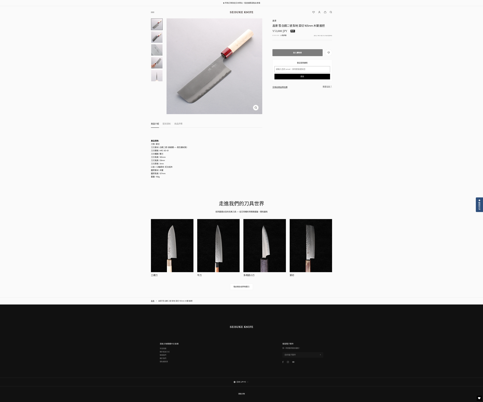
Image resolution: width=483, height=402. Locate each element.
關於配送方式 (165, 352)
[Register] (320, 354)
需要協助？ (327, 87)
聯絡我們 (163, 355)
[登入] (319, 12)
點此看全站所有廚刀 (241, 287)
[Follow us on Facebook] (283, 362)
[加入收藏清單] (328, 52)
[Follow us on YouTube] (293, 362)
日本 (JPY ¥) (241, 382)
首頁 (152, 301)
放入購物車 (297, 53)
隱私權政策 (164, 361)
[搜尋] (331, 12)
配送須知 (167, 124)
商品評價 (178, 124)
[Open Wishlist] (313, 12)
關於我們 (163, 358)
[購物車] (325, 12)
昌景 (274, 21)
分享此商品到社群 (280, 87)
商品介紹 (155, 124)
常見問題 (163, 348)
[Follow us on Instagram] (288, 362)
